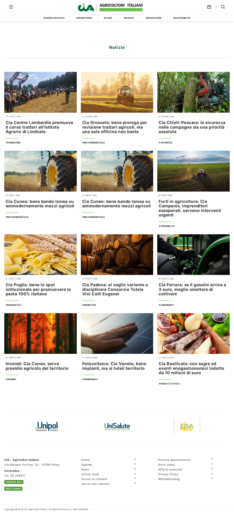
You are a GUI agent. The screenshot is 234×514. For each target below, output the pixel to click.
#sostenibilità (181, 18)
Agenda (86, 464)
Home (85, 460)
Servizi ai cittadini (94, 479)
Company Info (14, 482)
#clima (108, 18)
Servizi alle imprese (95, 484)
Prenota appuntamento (174, 460)
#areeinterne (84, 18)
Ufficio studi (90, 474)
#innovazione (154, 18)
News (85, 469)
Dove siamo (166, 464)
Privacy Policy (168, 474)
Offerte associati (170, 469)
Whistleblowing (169, 479)
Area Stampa (13, 488)
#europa (129, 18)
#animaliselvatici (54, 18)
